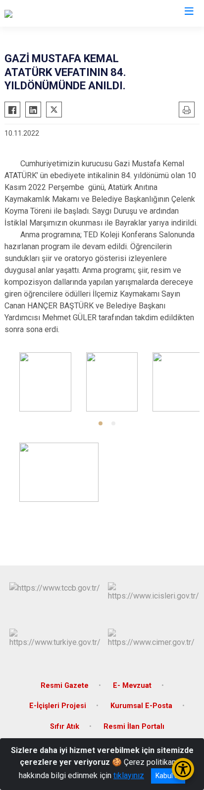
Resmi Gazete (65, 685)
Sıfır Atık (64, 726)
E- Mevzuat (132, 685)
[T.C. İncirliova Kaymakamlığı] (51, 13)
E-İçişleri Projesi (57, 706)
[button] (100, 423)
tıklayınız (128, 775)
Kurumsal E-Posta (141, 706)
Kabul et (168, 776)
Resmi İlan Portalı (133, 726)
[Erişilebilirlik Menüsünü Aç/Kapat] (183, 769)
